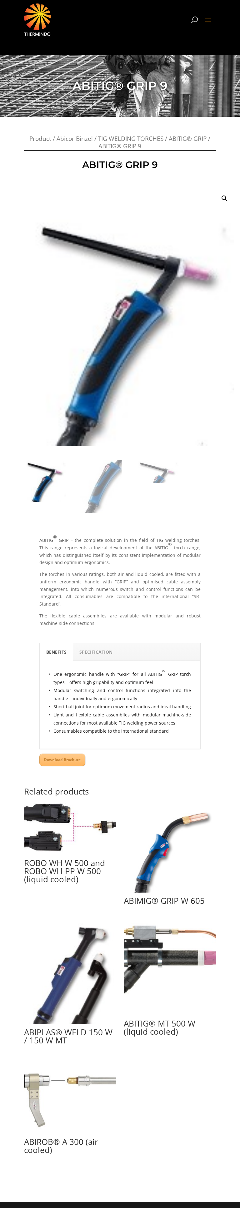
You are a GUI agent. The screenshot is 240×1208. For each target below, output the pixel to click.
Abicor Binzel (75, 139)
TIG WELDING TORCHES (130, 139)
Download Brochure (62, 759)
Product (40, 139)
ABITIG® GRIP (188, 139)
